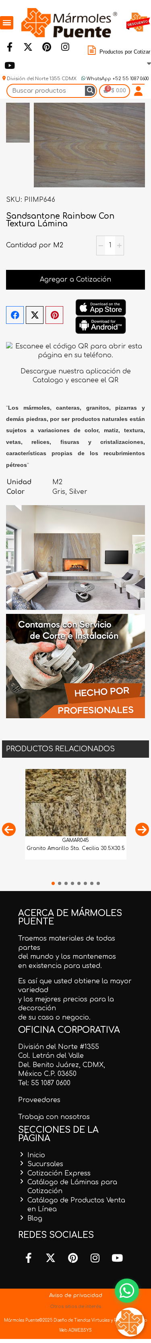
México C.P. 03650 (47, 1074)
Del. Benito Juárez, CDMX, (61, 1065)
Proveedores (39, 1100)
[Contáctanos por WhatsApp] (127, 1291)
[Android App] (100, 324)
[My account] (138, 91)
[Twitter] (28, 46)
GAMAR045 (75, 840)
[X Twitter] (34, 315)
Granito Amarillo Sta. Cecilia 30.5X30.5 (76, 848)
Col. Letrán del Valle (51, 1055)
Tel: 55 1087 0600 (44, 1083)
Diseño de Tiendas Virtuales (81, 1320)
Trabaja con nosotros (54, 1117)
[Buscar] (90, 91)
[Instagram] (65, 46)
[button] (9, 829)
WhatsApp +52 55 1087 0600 (117, 78)
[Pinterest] (46, 46)
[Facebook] (9, 46)
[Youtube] (9, 65)
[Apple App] (100, 307)
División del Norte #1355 (58, 1047)
